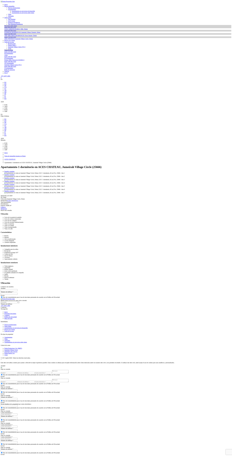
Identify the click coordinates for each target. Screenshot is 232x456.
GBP (5, 111)
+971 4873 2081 (5, 76)
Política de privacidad (10, 317)
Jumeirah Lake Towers (10, 351)
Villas (6, 339)
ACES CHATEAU (12, 200)
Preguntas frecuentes (10, 313)
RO (5, 98)
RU (5, 82)
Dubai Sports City (9, 353)
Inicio (6, 312)
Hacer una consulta (6, 210)
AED (5, 106)
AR (5, 90)
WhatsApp (4, 208)
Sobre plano (7, 326)
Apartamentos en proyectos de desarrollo (16, 328)
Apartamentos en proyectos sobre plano (15, 342)
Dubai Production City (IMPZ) (13, 348)
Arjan (6, 355)
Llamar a (3, 207)
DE (5, 85)
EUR (5, 105)
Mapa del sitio (8, 318)
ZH (5, 92)
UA (5, 87)
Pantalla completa (9, 171)
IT (5, 95)
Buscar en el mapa (9, 329)
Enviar (3, 295)
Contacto (7, 315)
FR (5, 94)
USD (5, 108)
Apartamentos (8, 337)
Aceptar (3, 366)
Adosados (7, 340)
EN (5, 84)
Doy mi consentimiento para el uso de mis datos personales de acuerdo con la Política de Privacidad (31, 297)
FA (5, 89)
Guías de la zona (9, 331)
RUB (5, 109)
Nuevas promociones (10, 324)
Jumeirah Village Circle (11, 350)
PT (5, 97)
